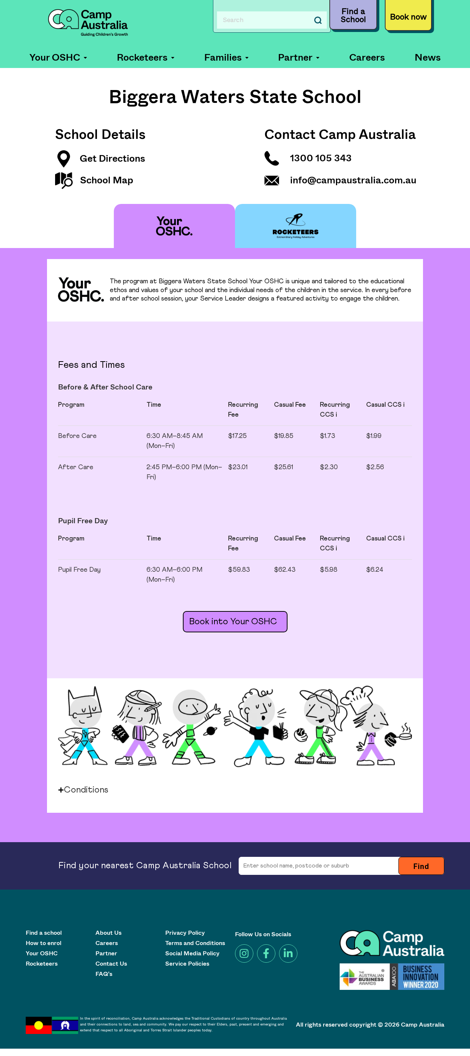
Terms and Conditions (195, 943)
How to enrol (43, 943)
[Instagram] (244, 953)
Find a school (44, 933)
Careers (367, 57)
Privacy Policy (185, 933)
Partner (295, 57)
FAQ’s (103, 974)
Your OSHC (54, 57)
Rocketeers (142, 57)
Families (223, 57)
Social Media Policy (192, 954)
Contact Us (111, 964)
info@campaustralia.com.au (353, 180)
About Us (108, 933)
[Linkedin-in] (288, 953)
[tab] (174, 226)
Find (421, 866)
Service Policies (187, 964)
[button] (58, 57)
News (428, 57)
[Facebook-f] (266, 953)
